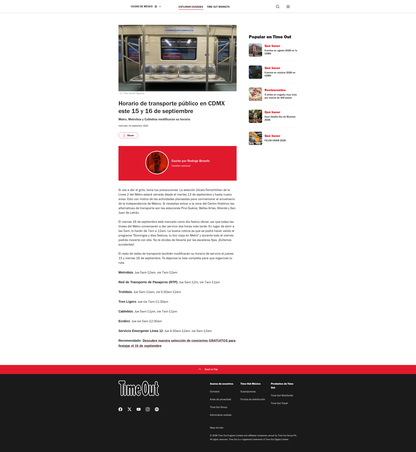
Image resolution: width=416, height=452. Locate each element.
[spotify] (157, 409)
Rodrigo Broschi (198, 161)
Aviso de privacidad (220, 399)
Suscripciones (248, 392)
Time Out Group (218, 407)
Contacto (215, 392)
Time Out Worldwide (282, 396)
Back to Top (211, 369)
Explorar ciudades (191, 7)
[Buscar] (278, 7)
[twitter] (129, 409)
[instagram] (148, 409)
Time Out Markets (218, 7)
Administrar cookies (220, 415)
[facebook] (120, 409)
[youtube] (139, 409)
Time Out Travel (279, 403)
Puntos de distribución (252, 399)
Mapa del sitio (216, 428)
